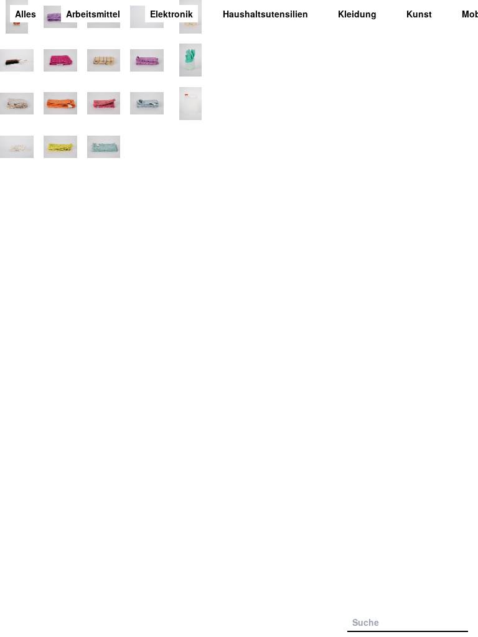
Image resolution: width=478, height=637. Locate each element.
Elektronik (171, 13)
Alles (25, 13)
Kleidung (357, 13)
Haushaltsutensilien (265, 13)
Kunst (419, 13)
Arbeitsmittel (93, 13)
